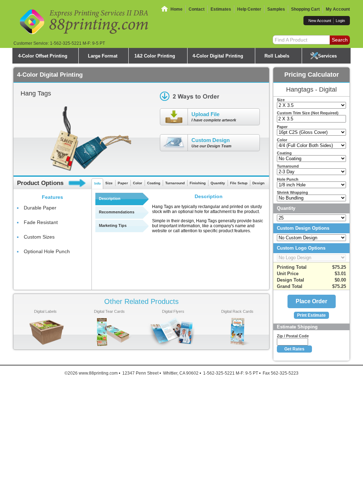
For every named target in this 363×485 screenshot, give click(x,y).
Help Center (249, 9)
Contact (197, 9)
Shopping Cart (305, 9)
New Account (319, 20)
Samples (276, 9)
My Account (338, 9)
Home (177, 9)
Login (340, 20)
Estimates (221, 9)
